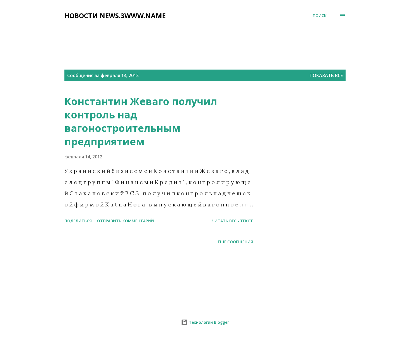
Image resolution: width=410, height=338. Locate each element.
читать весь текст (232, 220)
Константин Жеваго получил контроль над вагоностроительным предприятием (140, 121)
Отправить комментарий (125, 220)
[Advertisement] (199, 35)
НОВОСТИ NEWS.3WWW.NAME (115, 15)
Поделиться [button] (78, 220)
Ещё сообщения (235, 241)
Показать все (326, 75)
